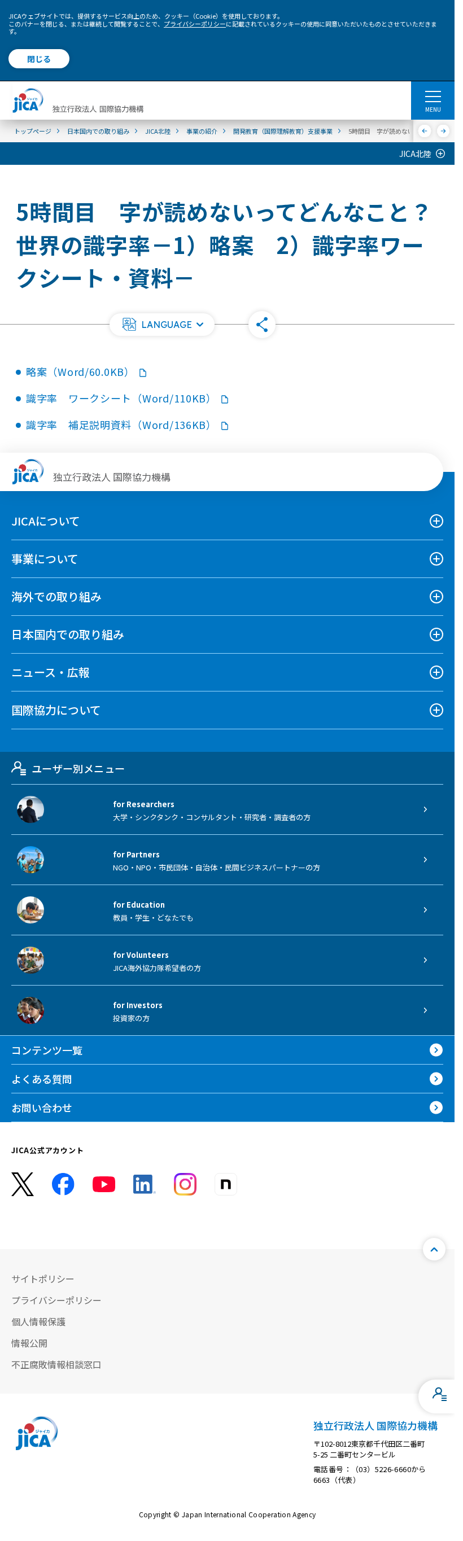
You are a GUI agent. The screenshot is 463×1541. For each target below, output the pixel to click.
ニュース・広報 (50, 672)
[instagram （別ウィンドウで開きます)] (185, 1184)
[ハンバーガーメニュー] (433, 96)
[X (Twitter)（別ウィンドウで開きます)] (22, 1184)
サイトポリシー (43, 1278)
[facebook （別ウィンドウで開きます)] (63, 1184)
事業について (44, 558)
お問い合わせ (41, 1107)
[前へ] (425, 131)
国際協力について (56, 710)
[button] (162, 324)
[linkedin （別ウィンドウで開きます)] (144, 1184)
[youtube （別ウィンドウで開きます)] (104, 1184)
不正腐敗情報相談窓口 (56, 1364)
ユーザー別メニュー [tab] (78, 768)
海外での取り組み (56, 596)
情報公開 (29, 1343)
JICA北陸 (415, 153)
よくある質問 (41, 1078)
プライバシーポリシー (195, 23)
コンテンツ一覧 (46, 1050)
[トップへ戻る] (434, 1249)
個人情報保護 (38, 1321)
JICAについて (45, 521)
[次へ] (443, 131)
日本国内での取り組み (67, 634)
